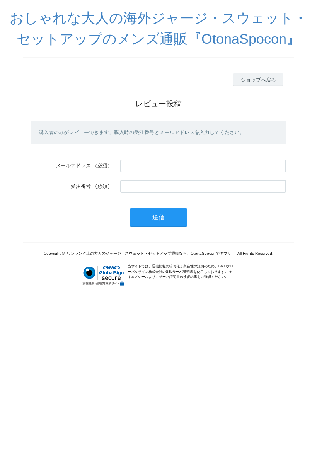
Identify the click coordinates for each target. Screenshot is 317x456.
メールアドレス (73, 165)
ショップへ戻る (258, 80)
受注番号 (81, 186)
